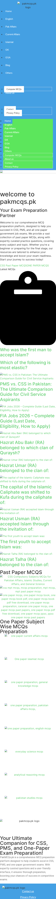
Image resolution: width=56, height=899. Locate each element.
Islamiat (9, 42)
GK (7, 49)
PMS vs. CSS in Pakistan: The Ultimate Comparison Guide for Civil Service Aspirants (26, 391)
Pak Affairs (10, 26)
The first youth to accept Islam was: (25, 544)
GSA (7, 57)
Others (8, 73)
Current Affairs (12, 34)
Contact (10, 109)
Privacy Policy (13, 113)
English (9, 19)
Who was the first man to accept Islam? (25, 352)
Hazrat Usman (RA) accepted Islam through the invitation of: (24, 524)
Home (8, 11)
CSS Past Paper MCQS (13, 265)
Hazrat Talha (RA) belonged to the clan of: (24, 562)
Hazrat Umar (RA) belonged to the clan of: (24, 468)
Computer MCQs (14, 89)
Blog (7, 65)
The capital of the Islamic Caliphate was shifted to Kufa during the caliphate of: (26, 494)
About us (9, 93)
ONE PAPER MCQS (38, 265)
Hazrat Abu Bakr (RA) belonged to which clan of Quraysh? (27, 447)
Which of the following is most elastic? (25, 365)
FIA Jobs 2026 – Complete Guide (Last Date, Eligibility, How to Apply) (27, 421)
